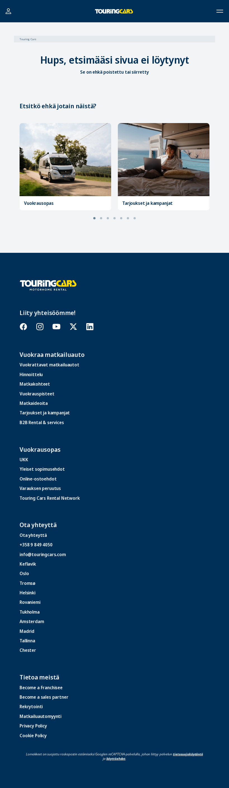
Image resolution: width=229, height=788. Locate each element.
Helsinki (27, 593)
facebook (23, 326)
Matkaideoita (34, 403)
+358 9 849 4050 (36, 545)
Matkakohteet (35, 384)
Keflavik (28, 564)
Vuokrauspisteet (37, 394)
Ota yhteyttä (38, 524)
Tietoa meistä (39, 677)
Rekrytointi (31, 706)
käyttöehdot (116, 758)
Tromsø (27, 583)
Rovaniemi (30, 602)
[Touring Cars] (48, 285)
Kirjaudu (8, 11)
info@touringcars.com (43, 554)
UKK (24, 460)
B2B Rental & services (42, 422)
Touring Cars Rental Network (50, 498)
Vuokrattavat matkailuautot (49, 365)
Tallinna (27, 641)
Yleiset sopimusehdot (42, 469)
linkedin (90, 326)
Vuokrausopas (39, 203)
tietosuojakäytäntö (188, 754)
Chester (28, 650)
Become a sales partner (44, 697)
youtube (57, 327)
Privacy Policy (33, 726)
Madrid (27, 631)
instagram (40, 326)
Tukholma (30, 612)
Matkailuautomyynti (40, 716)
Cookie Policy (33, 735)
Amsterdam (32, 621)
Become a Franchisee (41, 687)
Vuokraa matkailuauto (52, 354)
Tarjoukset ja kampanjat (147, 203)
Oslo (24, 573)
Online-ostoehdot (38, 479)
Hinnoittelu (31, 374)
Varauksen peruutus (40, 488)
